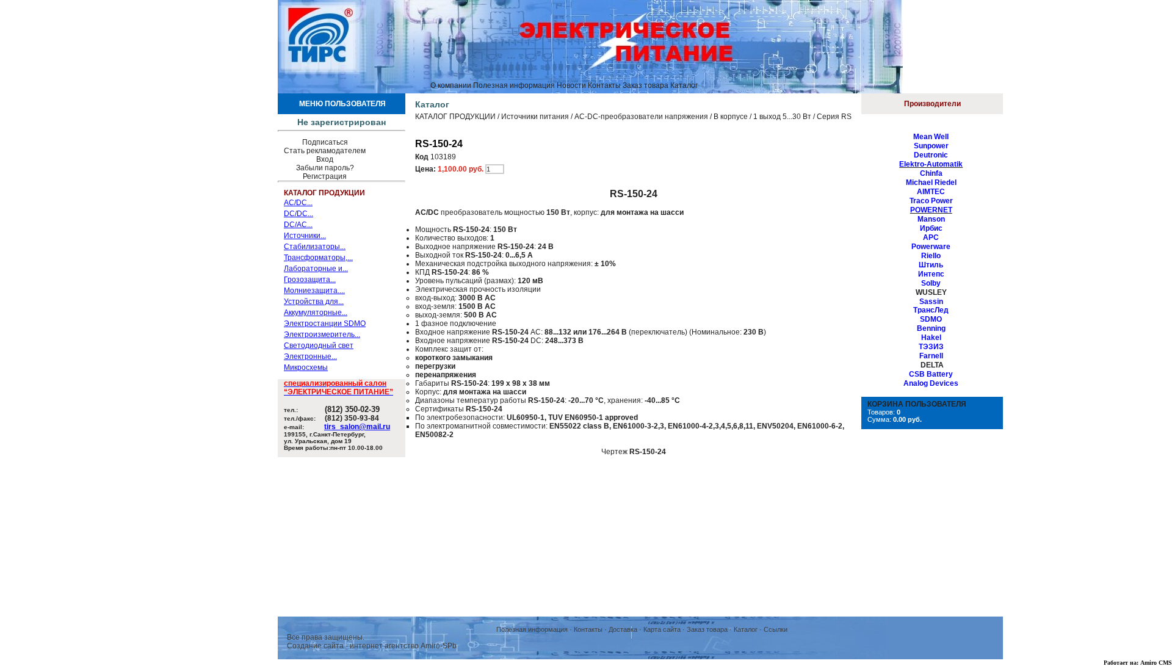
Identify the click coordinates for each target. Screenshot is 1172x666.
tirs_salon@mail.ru (357, 426)
